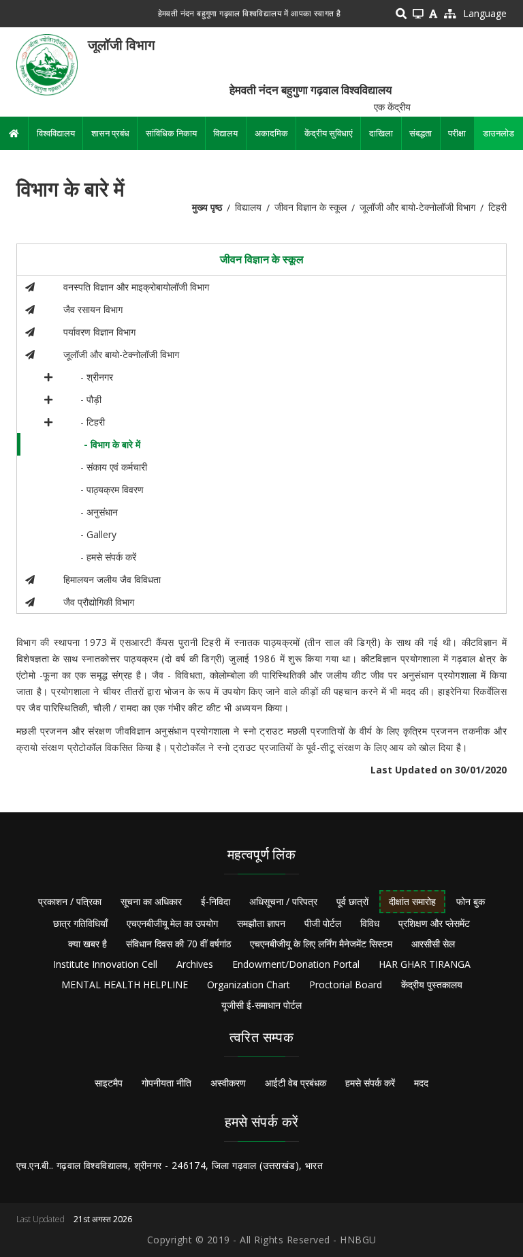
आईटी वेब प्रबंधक (295, 1082)
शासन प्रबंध (110, 133)
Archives (194, 964)
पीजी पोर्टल (322, 923)
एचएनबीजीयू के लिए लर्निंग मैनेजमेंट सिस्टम (321, 943)
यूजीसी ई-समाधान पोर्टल (261, 1005)
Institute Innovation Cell (105, 964)
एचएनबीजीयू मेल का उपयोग (172, 923)
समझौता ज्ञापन (261, 923)
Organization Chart (248, 984)
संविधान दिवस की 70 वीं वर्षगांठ (178, 943)
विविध (369, 923)
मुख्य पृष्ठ (207, 207)
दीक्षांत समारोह (412, 901)
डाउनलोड (498, 133)
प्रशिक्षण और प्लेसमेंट (434, 923)
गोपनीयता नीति (166, 1082)
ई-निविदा (215, 901)
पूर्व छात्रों (352, 901)
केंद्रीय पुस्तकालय (431, 984)
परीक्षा (457, 133)
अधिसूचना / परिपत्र (283, 901)
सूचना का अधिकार (151, 901)
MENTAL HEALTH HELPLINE (124, 984)
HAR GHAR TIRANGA (425, 964)
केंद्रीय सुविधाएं (328, 133)
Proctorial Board (345, 984)
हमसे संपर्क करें (370, 1082)
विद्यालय (225, 133)
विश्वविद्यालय (56, 133)
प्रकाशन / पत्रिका (69, 901)
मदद (421, 1082)
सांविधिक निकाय (171, 133)
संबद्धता (420, 133)
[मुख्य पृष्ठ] (47, 63)
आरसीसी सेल (433, 943)
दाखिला (381, 133)
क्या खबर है (87, 943)
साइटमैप (109, 1082)
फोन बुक (470, 901)
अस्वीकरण (228, 1082)
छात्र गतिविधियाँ (80, 923)
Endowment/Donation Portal (296, 964)
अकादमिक (271, 133)
